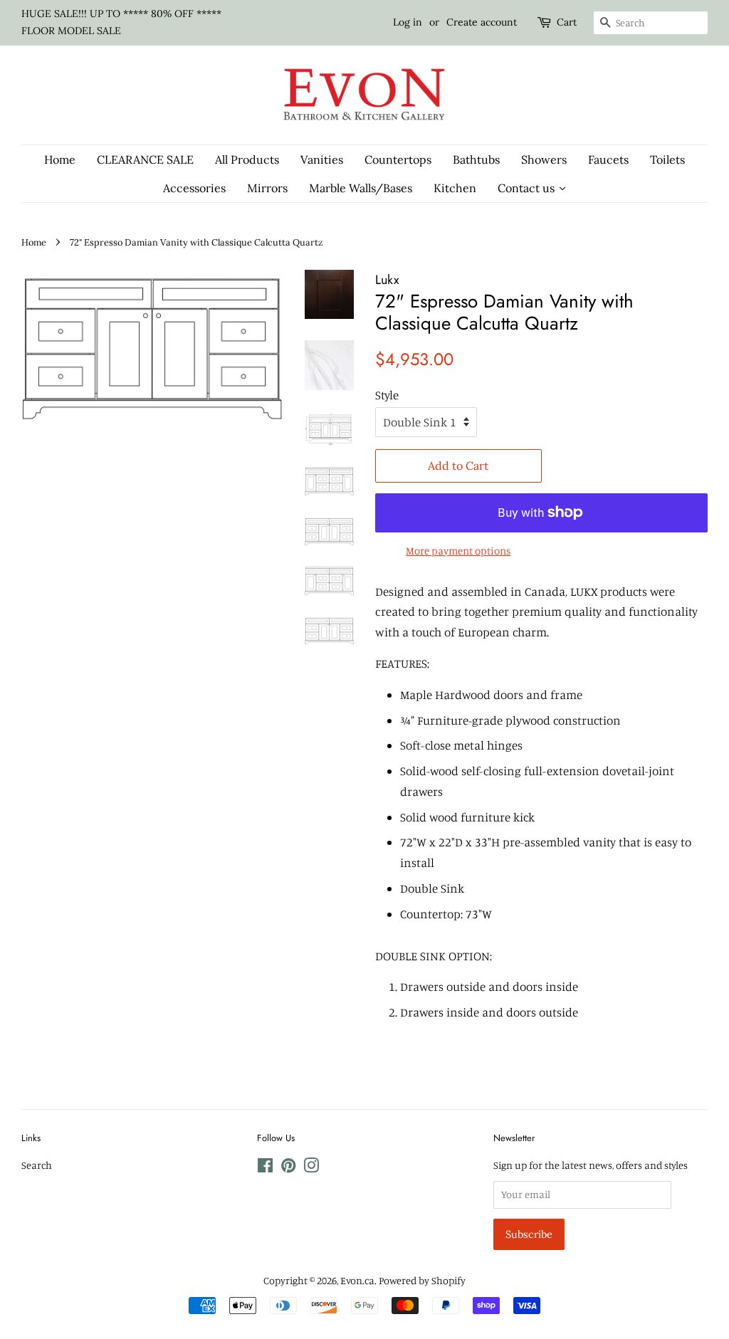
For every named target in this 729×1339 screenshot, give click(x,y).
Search (36, 1165)
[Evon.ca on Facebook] (265, 1168)
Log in (407, 22)
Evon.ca (357, 1280)
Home (33, 242)
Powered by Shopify (422, 1280)
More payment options (458, 550)
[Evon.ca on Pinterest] (288, 1168)
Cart (567, 22)
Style (387, 394)
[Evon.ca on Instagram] (311, 1168)
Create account (481, 22)
